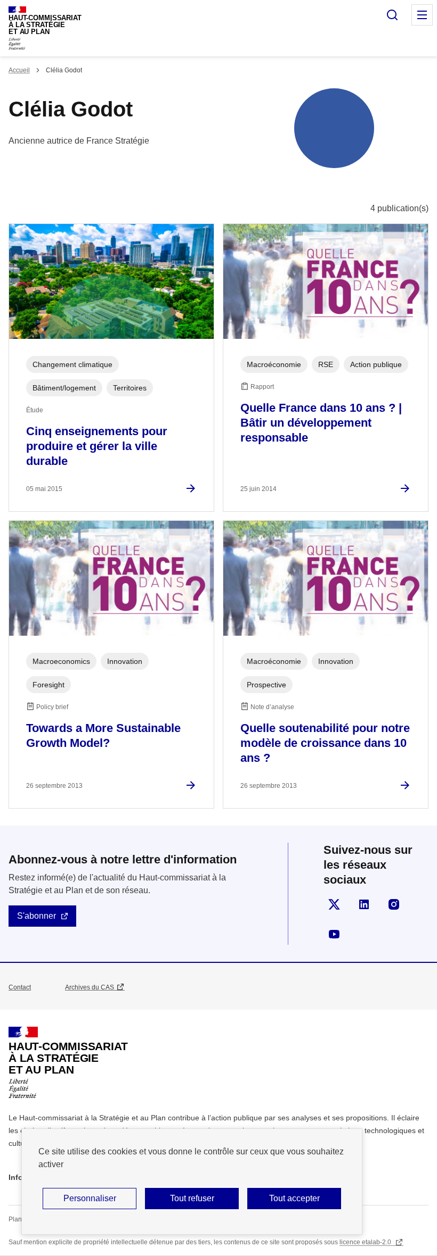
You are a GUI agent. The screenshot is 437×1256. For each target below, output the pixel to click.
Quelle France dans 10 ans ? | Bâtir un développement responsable (321, 422)
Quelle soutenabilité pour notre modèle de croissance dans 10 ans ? (325, 742)
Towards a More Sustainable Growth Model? (103, 735)
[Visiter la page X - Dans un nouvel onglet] (334, 904)
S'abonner (36, 915)
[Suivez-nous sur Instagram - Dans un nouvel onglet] (393, 904)
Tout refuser (192, 1198)
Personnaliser (89, 1198)
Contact (20, 987)
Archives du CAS (89, 987)
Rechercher (392, 15)
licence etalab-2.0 (366, 1242)
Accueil (19, 70)
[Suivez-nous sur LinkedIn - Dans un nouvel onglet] (364, 904)
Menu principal (422, 15)
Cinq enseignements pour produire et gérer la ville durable (96, 446)
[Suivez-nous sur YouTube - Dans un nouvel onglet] (334, 934)
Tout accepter (294, 1198)
